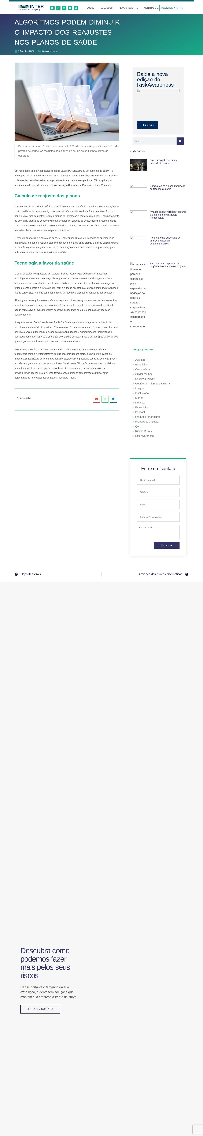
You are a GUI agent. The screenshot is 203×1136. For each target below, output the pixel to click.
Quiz (138, 426)
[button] (96, 399)
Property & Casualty (147, 421)
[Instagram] (58, 8)
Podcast (140, 412)
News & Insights (128, 8)
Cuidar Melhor (143, 374)
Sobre (90, 8)
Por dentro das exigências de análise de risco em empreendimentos (165, 240)
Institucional (142, 393)
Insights (139, 388)
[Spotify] (76, 8)
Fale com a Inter (172, 8)
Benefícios (141, 364)
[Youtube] (70, 8)
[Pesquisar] (180, 141)
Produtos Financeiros (147, 416)
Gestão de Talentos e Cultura (152, 383)
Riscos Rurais (143, 431)
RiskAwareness (49, 51)
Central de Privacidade (158, 8)
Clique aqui (147, 125)
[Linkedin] (52, 8)
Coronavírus (142, 369)
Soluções (106, 8)
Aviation (140, 359)
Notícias (140, 402)
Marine (139, 397)
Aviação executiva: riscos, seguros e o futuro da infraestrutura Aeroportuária (168, 215)
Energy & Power (145, 378)
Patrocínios (142, 407)
